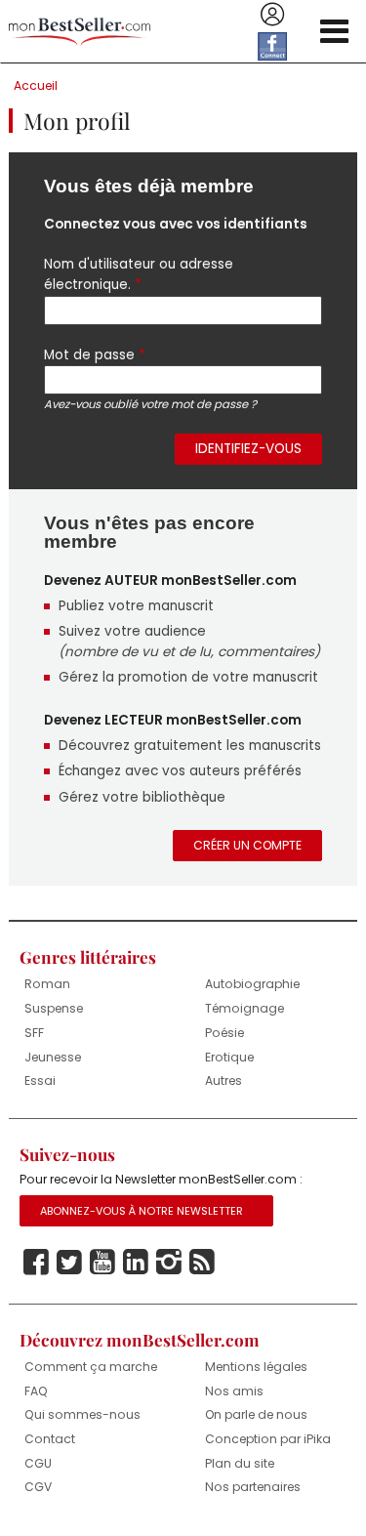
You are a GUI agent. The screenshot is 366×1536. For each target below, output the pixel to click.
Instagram (168, 1262)
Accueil (36, 85)
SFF (34, 1032)
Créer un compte (247, 845)
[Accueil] (79, 31)
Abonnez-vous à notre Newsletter (141, 1211)
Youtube (102, 1262)
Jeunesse (52, 1057)
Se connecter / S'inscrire (272, 14)
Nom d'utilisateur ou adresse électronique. (138, 274)
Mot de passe (94, 354)
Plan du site (239, 1463)
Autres (223, 1080)
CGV (38, 1486)
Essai (40, 1080)
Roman (47, 984)
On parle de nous (256, 1414)
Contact (49, 1439)
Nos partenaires (253, 1486)
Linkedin (135, 1262)
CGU (38, 1463)
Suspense (53, 1008)
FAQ (36, 1391)
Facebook (36, 1262)
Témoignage (244, 1008)
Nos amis (234, 1391)
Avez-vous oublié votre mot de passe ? (150, 404)
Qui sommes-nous (82, 1414)
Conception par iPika (268, 1439)
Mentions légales (256, 1366)
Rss (202, 1262)
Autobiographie (252, 984)
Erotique (229, 1057)
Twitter (69, 1262)
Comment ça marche (90, 1366)
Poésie (224, 1032)
